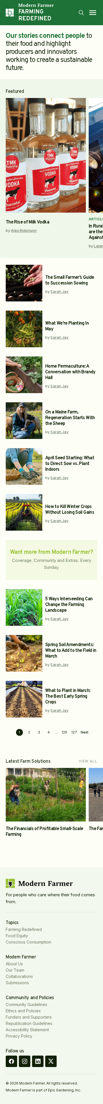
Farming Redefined (24, 929)
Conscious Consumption (28, 942)
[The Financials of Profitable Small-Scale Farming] (46, 794)
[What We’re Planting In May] (24, 329)
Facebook (11, 1061)
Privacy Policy (19, 1036)
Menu (92, 12)
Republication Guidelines (29, 1023)
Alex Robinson (24, 230)
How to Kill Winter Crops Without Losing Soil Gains (69, 509)
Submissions (17, 982)
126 (64, 732)
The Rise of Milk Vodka (27, 222)
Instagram (24, 1061)
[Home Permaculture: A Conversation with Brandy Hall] (24, 374)
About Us (14, 963)
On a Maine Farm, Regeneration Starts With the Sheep (70, 418)
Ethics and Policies (23, 1010)
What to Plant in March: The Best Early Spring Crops (67, 696)
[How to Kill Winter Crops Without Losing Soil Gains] (24, 512)
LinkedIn (37, 1061)
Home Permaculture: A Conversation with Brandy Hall (70, 372)
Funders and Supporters (29, 1017)
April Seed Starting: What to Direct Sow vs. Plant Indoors (69, 463)
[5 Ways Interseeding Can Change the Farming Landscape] (24, 607)
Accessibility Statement (27, 1029)
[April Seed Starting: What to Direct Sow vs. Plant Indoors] (24, 466)
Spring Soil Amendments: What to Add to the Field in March (70, 650)
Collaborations (19, 976)
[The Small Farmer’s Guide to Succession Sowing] (24, 283)
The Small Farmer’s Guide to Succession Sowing (69, 280)
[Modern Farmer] (48, 5)
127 (74, 732)
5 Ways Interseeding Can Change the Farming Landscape (68, 604)
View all (88, 762)
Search (81, 12)
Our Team (15, 970)
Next (85, 732)
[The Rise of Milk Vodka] (46, 155)
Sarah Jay (59, 291)
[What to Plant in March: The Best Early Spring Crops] (24, 699)
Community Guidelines (26, 1004)
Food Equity (17, 935)
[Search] (81, 12)
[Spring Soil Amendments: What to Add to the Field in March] (24, 653)
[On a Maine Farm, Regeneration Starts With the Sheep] (24, 420)
